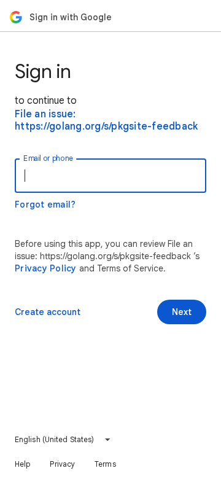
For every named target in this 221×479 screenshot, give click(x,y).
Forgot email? (45, 204)
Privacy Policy (46, 268)
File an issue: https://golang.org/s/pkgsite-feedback (106, 120)
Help (22, 464)
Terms (105, 464)
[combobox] (63, 440)
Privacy (62, 464)
